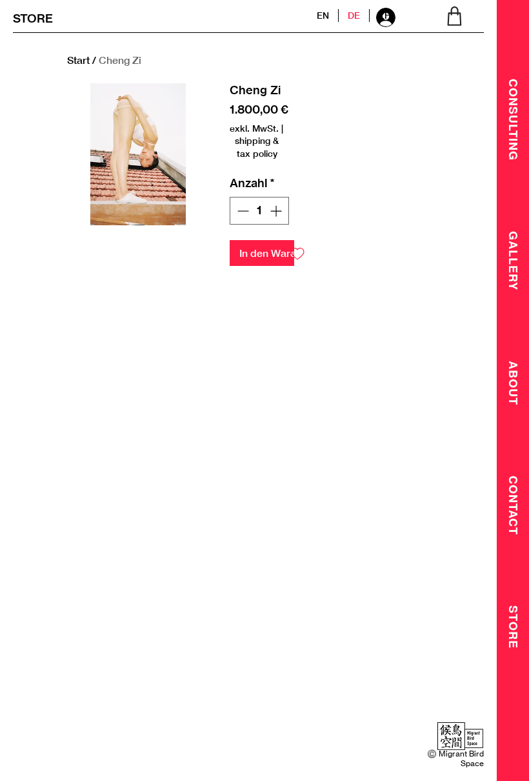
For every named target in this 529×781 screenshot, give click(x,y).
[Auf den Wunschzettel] (297, 253)
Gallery (513, 260)
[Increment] (277, 211)
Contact (513, 505)
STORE (33, 18)
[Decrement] (242, 211)
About (513, 383)
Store (513, 627)
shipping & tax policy (257, 147)
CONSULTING (513, 120)
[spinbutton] (259, 211)
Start (78, 60)
